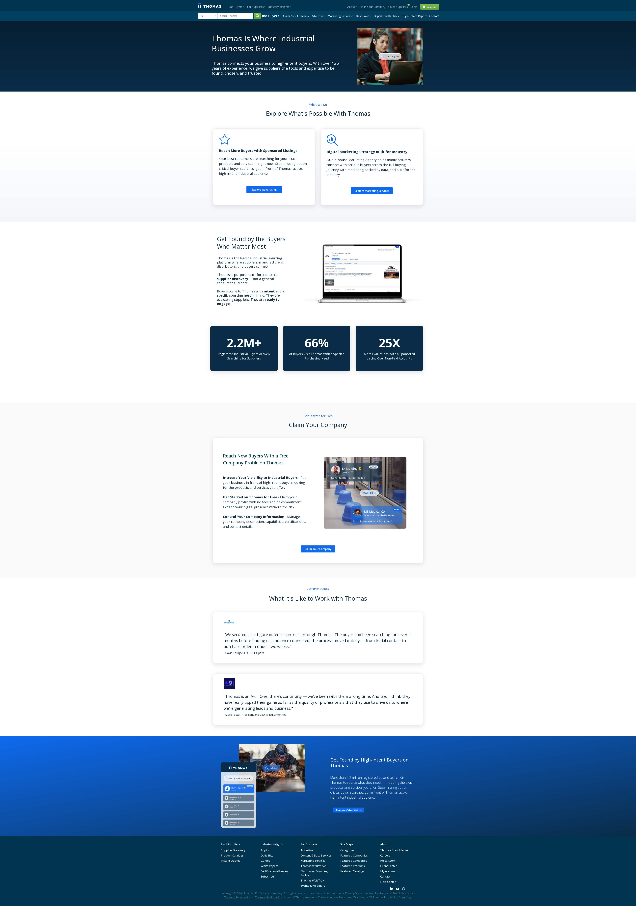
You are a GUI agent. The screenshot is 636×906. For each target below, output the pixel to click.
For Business (309, 844)
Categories (347, 850)
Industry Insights (272, 844)
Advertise (307, 850)
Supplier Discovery (233, 850)
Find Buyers (269, 16)
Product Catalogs (232, 855)
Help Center (388, 882)
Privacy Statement (357, 893)
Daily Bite (267, 855)
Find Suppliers (230, 844)
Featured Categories (353, 860)
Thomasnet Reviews (313, 866)
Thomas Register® (236, 897)
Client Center (388, 866)
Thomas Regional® (267, 897)
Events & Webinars (313, 885)
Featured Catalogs (352, 871)
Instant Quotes (230, 860)
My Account (388, 871)
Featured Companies (354, 855)
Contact (385, 876)
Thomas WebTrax (312, 880)
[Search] (257, 16)
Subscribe (267, 876)
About (384, 844)
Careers (385, 855)
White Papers (269, 866)
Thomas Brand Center (394, 850)
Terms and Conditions (329, 893)
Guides (265, 860)
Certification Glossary (275, 871)
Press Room (388, 860)
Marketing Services (313, 860)
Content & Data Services (316, 855)
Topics (265, 850)
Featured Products (352, 866)
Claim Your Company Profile (314, 873)
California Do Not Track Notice (395, 893)
